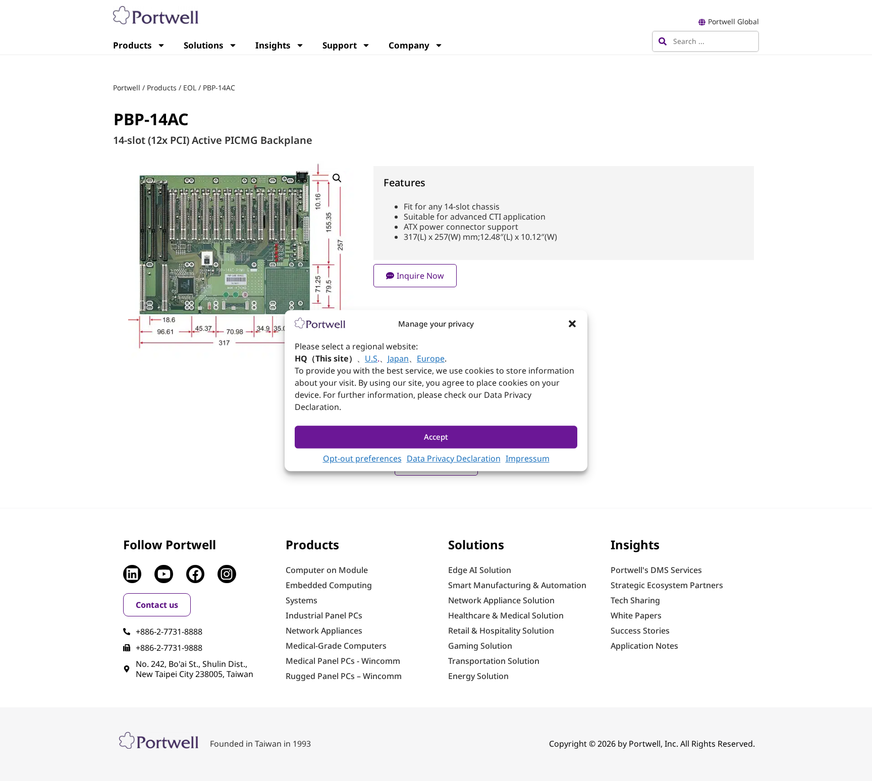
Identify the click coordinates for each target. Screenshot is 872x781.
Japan (398, 358)
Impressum (528, 458)
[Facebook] (195, 574)
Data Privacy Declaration (454, 458)
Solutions (204, 45)
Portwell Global (733, 21)
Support (339, 45)
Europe (431, 358)
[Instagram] (226, 574)
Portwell (126, 87)
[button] (572, 324)
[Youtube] (163, 574)
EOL (189, 87)
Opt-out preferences (362, 458)
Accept (436, 437)
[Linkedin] (132, 574)
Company (409, 45)
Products (132, 45)
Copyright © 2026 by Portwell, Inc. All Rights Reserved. (652, 743)
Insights (273, 45)
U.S (371, 358)
